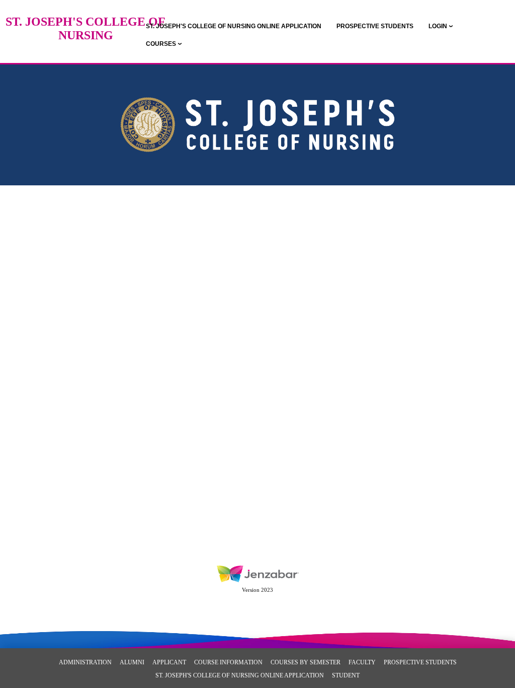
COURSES (161, 43)
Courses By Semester (305, 662)
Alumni (132, 662)
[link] (233, 26)
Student (346, 675)
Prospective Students (420, 662)
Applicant (169, 662)
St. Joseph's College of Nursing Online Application (239, 675)
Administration (85, 662)
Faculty (362, 662)
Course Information (228, 662)
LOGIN (437, 26)
